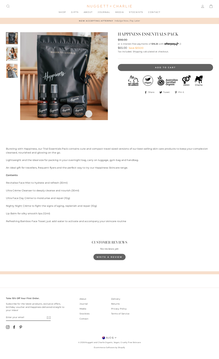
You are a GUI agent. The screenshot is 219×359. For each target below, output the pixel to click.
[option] (109, 21)
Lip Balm (11, 213)
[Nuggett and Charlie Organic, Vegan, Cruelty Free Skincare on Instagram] (8, 327)
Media (119, 12)
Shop (62, 12)
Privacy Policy (119, 309)
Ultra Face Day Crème (19, 198)
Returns (115, 304)
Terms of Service (120, 313)
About (88, 12)
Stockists (136, 12)
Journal (104, 12)
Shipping (138, 51)
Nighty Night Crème (18, 205)
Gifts (75, 12)
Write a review (110, 257)
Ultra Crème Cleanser (19, 190)
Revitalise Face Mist (18, 182)
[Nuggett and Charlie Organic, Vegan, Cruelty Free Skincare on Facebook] (14, 327)
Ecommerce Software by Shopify (109, 347)
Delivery (115, 299)
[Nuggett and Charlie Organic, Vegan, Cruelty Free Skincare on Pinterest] (20, 327)
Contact (154, 12)
